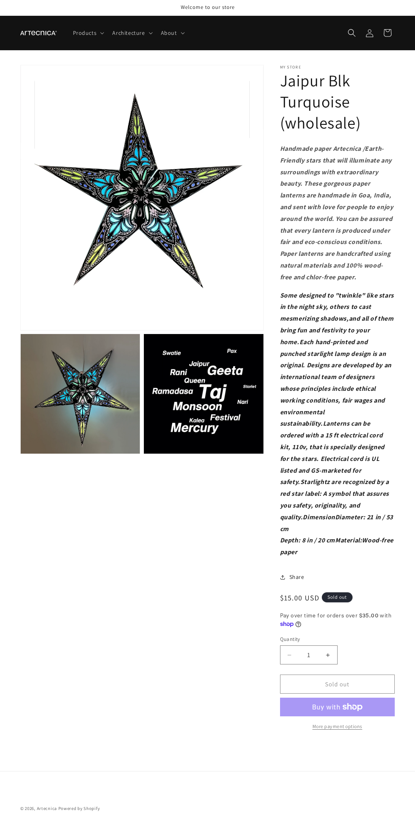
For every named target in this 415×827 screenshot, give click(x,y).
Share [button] (296, 577)
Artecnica (47, 808)
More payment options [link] (337, 726)
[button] (88, 32)
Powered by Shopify (79, 808)
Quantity (290, 639)
